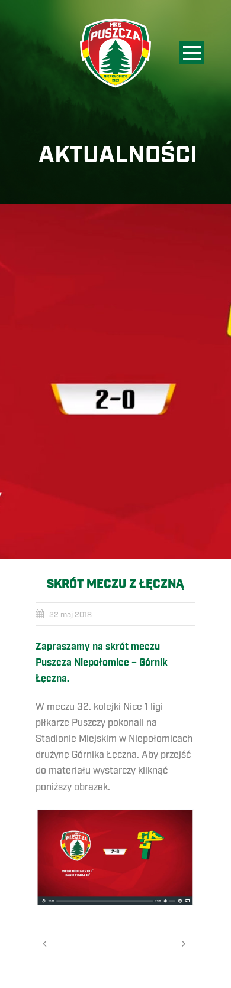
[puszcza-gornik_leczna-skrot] (115, 381)
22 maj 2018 (70, 614)
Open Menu (191, 52)
